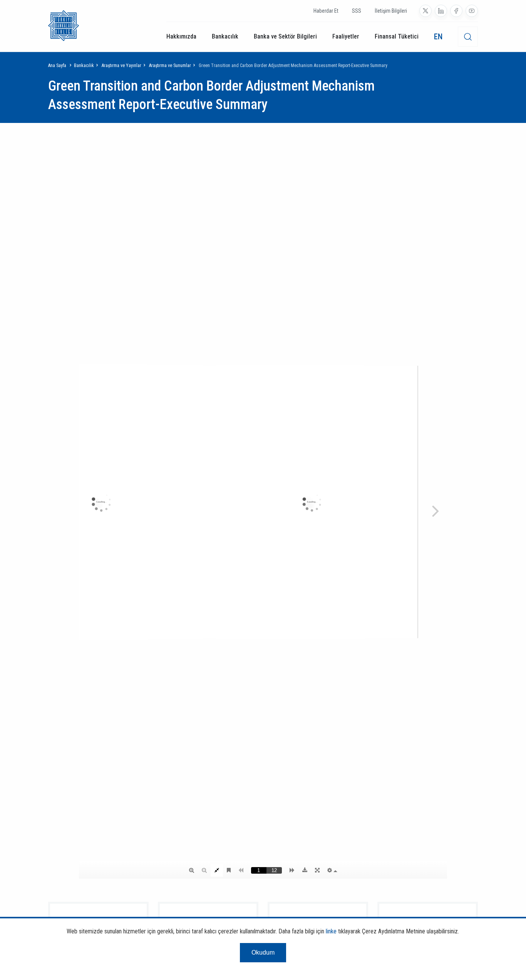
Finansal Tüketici (397, 36)
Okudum (263, 952)
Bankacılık (225, 36)
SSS (356, 11)
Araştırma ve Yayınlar (121, 65)
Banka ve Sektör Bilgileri (285, 36)
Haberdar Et (325, 11)
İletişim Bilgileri (391, 11)
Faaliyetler (345, 36)
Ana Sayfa (57, 65)
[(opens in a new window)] (425, 11)
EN (438, 36)
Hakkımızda (181, 36)
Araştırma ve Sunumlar (170, 65)
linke (331, 931)
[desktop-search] (468, 37)
